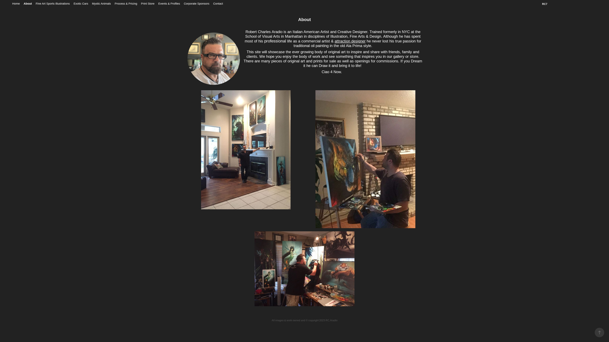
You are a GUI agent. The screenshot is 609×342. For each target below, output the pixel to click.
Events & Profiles (169, 3)
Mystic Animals (101, 3)
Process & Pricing (126, 3)
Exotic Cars (81, 3)
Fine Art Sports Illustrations (53, 3)
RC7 (544, 4)
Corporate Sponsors (196, 3)
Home (16, 3)
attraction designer (350, 41)
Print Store (147, 3)
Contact (218, 3)
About (28, 3)
